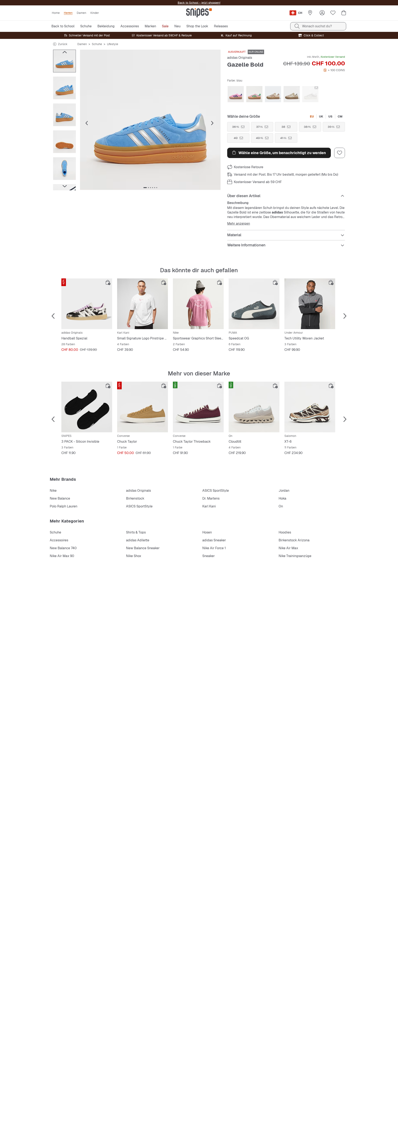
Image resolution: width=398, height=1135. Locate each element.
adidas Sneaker (214, 540)
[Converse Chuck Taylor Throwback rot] (198, 407)
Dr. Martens (211, 498)
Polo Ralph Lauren (63, 506)
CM (340, 116)
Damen (82, 44)
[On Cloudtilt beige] (254, 407)
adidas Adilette (137, 540)
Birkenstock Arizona (294, 540)
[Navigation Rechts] (64, 186)
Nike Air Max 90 (62, 556)
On (281, 506)
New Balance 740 (63, 548)
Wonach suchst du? (317, 26)
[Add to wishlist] (339, 152)
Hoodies (285, 532)
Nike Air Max (288, 548)
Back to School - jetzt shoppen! (199, 3)
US (330, 116)
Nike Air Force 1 (214, 548)
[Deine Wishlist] (332, 13)
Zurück (62, 44)
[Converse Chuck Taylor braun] (142, 407)
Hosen (207, 532)
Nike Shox (133, 556)
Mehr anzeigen (238, 223)
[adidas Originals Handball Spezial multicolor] (86, 303)
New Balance (60, 498)
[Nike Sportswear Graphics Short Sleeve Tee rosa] (198, 303)
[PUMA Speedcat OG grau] (254, 303)
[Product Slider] (64, 61)
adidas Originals (239, 57)
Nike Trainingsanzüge (295, 556)
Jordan (284, 490)
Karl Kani (209, 506)
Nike (53, 490)
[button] (150, 120)
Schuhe (97, 44)
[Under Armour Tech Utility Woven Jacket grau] (309, 303)
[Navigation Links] (64, 52)
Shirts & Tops (136, 532)
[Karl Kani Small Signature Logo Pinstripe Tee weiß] (142, 303)
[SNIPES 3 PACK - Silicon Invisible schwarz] (86, 407)
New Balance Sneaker (143, 548)
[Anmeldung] (322, 13)
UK (321, 116)
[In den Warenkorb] (108, 282)
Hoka (282, 498)
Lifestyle (112, 44)
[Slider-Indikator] (145, 188)
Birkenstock (135, 498)
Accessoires (59, 540)
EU (312, 116)
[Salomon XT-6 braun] (309, 407)
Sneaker (208, 556)
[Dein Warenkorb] (343, 13)
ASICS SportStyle (215, 490)
